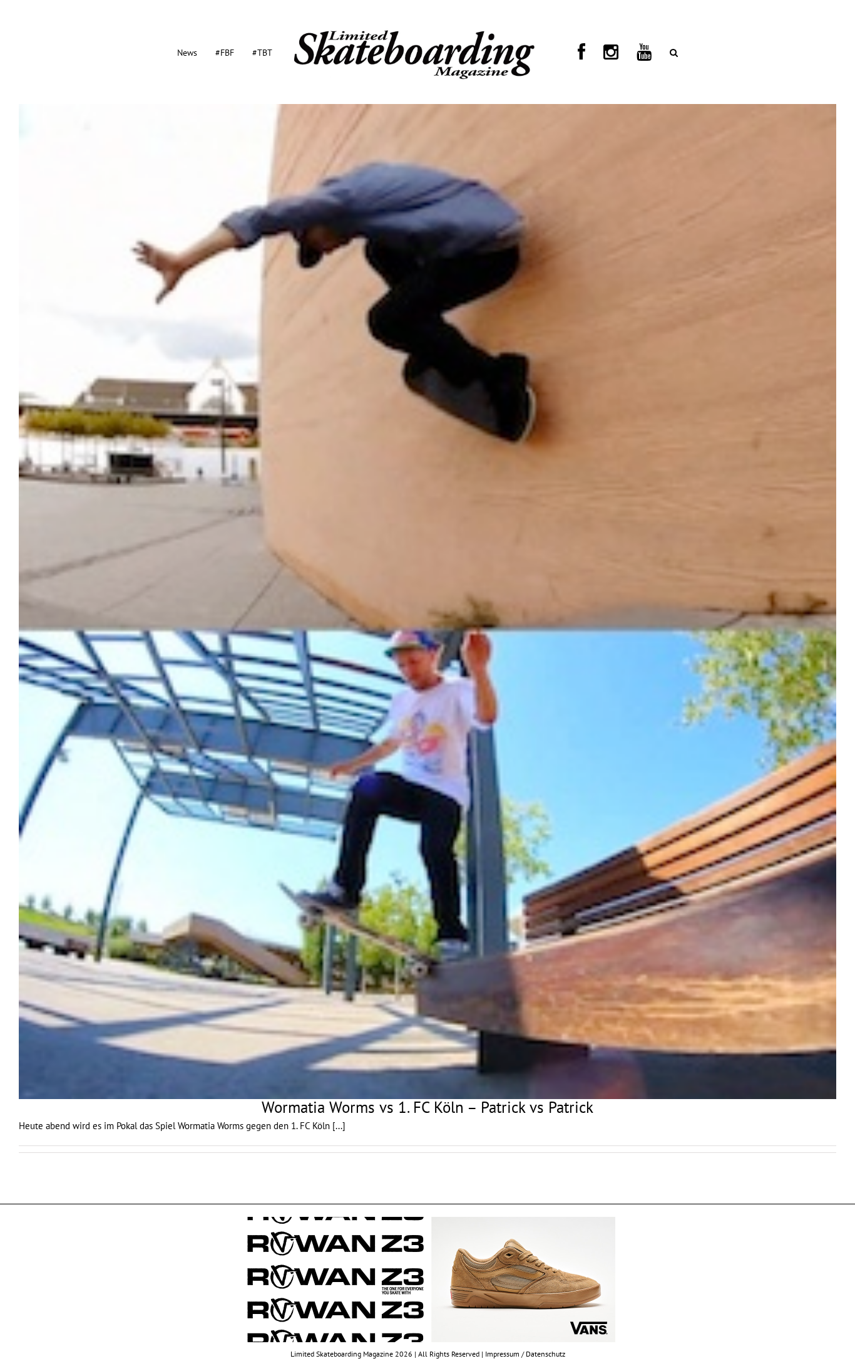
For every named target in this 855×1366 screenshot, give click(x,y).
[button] (620, 52)
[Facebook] (572, 52)
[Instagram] (587, 52)
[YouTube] (605, 52)
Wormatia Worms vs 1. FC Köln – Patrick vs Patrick (427, 1107)
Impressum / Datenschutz (525, 1353)
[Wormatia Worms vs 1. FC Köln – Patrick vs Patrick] (427, 601)
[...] (339, 1126)
